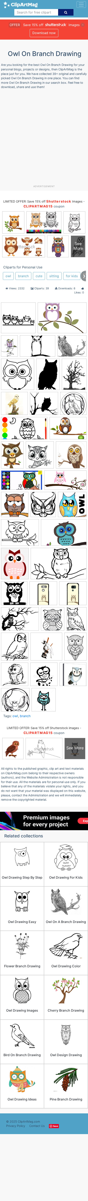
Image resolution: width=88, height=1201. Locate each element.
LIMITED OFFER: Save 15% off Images (42, 201)
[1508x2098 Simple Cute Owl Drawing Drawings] (75, 648)
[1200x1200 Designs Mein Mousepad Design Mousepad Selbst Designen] (71, 457)
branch (23, 276)
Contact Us (37, 1126)
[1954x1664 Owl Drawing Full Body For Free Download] (72, 347)
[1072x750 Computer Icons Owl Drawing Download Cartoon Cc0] (68, 430)
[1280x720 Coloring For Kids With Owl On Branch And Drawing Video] (24, 430)
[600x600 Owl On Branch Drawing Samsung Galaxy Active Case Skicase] (72, 595)
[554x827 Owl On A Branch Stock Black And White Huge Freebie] (48, 376)
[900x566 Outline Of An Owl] (58, 565)
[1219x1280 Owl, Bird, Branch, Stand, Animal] (14, 595)
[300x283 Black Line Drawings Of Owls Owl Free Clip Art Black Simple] (44, 405)
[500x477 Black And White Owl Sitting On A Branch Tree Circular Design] (15, 701)
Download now (44, 33)
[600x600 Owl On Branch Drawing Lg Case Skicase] (43, 595)
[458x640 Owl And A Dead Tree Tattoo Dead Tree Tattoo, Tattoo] (74, 376)
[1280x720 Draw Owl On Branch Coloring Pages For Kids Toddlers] (21, 482)
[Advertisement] (44, 138)
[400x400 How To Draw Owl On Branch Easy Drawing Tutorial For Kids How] (72, 506)
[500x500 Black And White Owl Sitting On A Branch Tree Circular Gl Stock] (73, 405)
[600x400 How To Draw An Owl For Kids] (63, 534)
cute (39, 276)
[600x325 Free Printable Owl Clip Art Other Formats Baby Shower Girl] (65, 482)
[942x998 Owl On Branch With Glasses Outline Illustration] (17, 376)
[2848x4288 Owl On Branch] (9, 347)
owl (8, 276)
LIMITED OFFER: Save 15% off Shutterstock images (43, 728)
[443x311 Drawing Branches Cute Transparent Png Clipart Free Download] (62, 320)
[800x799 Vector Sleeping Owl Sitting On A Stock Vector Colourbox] (43, 676)
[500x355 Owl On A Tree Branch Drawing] (37, 347)
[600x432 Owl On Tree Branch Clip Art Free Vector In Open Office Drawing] (20, 620)
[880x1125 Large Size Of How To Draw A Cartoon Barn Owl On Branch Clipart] (14, 565)
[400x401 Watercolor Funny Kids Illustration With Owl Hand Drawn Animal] (73, 676)
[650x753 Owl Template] (14, 648)
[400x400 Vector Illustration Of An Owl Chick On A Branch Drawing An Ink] (14, 676)
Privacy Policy (15, 1126)
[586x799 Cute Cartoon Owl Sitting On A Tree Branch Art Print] (12, 457)
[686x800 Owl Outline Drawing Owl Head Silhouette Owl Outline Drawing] (52, 620)
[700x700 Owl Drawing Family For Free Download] (18, 320)
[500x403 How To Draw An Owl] (20, 534)
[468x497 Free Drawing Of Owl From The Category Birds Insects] (14, 506)
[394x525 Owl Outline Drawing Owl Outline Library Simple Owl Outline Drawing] (76, 620)
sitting (54, 276)
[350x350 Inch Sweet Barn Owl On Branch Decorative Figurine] (14, 405)
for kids (72, 276)
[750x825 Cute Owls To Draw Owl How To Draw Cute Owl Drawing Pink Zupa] (40, 457)
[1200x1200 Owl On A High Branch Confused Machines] (46, 648)
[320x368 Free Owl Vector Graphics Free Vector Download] (43, 506)
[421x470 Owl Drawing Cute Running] (43, 701)
